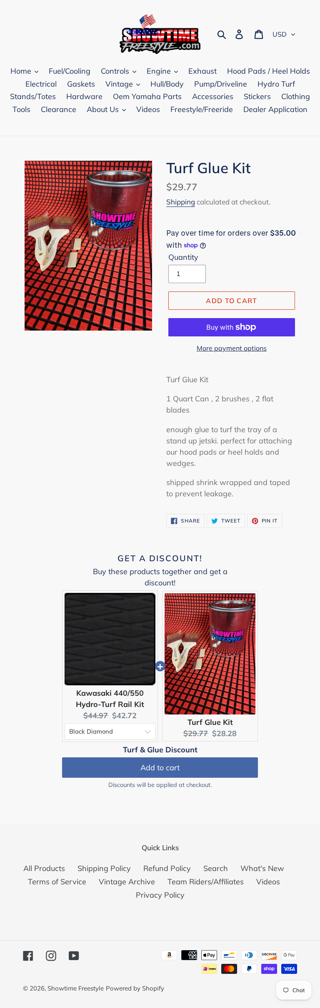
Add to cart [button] (160, 767)
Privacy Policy (160, 895)
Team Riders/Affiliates (206, 881)
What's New (262, 868)
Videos (268, 881)
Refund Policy (167, 868)
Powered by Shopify (135, 988)
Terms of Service (57, 881)
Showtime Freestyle (76, 988)
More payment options (232, 348)
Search (215, 868)
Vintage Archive (127, 881)
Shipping (180, 201)
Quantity (183, 257)
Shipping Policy (104, 868)
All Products (44, 868)
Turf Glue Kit (210, 722)
